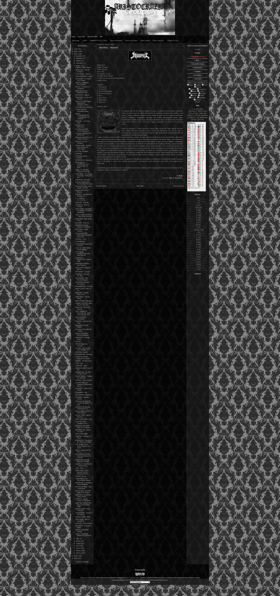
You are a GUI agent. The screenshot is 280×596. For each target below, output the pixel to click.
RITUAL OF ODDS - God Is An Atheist (83, 487)
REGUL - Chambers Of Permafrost (82, 87)
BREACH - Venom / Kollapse (81, 142)
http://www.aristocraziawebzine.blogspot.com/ (112, 578)
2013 (76, 49)
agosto (78, 65)
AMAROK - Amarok (81, 352)
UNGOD (78, 341)
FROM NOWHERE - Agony (84, 76)
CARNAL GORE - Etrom (83, 67)
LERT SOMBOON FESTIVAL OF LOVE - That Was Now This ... (83, 313)
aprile (78, 546)
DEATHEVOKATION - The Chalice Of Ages (83, 138)
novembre (79, 58)
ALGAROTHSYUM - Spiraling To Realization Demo (83, 384)
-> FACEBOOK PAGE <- (198, 64)
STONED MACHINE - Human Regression (82, 130)
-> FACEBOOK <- (197, 68)
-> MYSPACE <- (197, 75)
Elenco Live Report (131, 40)
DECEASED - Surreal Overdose (82, 70)
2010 (76, 556)
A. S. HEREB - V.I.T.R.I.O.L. (80, 199)
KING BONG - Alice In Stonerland (82, 520)
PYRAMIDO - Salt (81, 392)
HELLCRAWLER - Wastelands (81, 318)
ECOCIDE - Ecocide (81, 202)
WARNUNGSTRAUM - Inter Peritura (82, 264)
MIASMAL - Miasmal (82, 223)
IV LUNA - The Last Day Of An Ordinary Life (83, 349)
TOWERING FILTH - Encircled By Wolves (82, 479)
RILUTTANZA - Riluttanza (83, 395)
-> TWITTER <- (198, 79)
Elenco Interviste (158, 40)
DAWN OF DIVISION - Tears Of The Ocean (82, 426)
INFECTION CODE (81, 434)
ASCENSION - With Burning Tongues (81, 279)
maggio (78, 543)
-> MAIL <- (197, 60)
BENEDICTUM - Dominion (83, 354)
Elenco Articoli (145, 40)
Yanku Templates (140, 580)
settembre (79, 63)
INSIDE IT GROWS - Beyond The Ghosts (82, 357)
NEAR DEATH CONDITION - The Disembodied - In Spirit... (82, 165)
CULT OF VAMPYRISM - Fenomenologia (83, 249)
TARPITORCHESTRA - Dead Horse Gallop (82, 461)
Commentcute (163, 580)
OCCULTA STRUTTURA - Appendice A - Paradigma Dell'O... (83, 103)
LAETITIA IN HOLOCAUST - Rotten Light (83, 259)
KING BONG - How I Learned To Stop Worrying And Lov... (82, 472)
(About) (197, 102)
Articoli (197, 208)
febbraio (78, 550)
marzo (78, 548)
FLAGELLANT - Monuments (80, 126)
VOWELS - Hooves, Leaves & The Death (82, 500)
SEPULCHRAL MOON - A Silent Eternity (83, 412)
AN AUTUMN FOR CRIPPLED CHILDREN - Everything (84, 235)
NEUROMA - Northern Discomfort (82, 283)
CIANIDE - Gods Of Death (83, 380)
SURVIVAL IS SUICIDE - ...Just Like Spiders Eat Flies (83, 403)
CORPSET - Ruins (81, 366)
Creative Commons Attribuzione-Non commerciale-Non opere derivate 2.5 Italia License (169, 578)
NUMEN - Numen (80, 476)
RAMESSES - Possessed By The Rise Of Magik (83, 441)
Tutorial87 (156, 580)
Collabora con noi (172, 40)
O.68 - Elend (79, 468)
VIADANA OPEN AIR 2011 (83, 107)
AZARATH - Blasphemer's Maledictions (83, 195)
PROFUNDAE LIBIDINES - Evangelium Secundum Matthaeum (84, 210)
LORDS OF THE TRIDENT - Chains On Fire (84, 465)
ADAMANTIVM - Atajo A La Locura (83, 430)
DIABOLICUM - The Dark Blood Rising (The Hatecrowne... (83, 147)
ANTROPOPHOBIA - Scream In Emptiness (83, 226)
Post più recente (101, 186)
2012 (76, 51)
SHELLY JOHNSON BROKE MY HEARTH (83, 535)
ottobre (78, 61)
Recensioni (178, 178)
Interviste (197, 230)
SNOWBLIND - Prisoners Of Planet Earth (83, 373)
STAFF (85, 40)
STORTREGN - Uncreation (83, 160)
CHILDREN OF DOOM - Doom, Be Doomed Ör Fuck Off (83, 455)
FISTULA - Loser (80, 239)
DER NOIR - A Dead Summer (81, 230)
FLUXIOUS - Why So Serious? (82, 206)
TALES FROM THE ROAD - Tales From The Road (83, 215)
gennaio (78, 553)
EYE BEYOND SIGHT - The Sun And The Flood (83, 183)
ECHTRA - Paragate (81, 151)
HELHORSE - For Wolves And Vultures (83, 79)
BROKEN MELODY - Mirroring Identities (82, 334)
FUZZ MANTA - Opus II (82, 74)
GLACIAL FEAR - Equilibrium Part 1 (81, 422)
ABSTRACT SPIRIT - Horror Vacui (82, 293)
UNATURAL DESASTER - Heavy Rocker (83, 496)
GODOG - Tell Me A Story (83, 361)
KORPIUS (78, 154)
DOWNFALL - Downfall (82, 180)
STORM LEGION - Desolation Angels (81, 110)
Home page (75, 40)
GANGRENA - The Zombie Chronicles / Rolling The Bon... (83, 175)
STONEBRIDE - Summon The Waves (83, 513)
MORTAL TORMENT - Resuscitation (82, 83)
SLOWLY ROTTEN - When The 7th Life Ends (83, 304)
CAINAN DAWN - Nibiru (82, 517)
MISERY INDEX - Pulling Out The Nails (83, 377)
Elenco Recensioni (116, 40)
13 (198, 198)
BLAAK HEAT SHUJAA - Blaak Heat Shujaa (83, 491)
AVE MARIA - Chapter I (82, 272)
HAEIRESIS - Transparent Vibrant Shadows (83, 483)
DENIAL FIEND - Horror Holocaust (82, 509)
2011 (76, 54)
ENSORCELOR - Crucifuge (84, 286)
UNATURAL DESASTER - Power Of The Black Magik (83, 504)
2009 (76, 558)
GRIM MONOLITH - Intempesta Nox (81, 92)
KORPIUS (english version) (81, 157)
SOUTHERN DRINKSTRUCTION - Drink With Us (83, 253)
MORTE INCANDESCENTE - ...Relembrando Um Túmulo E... (82, 116)
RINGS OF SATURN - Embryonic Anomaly (82, 171)
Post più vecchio (178, 186)
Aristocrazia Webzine (118, 580)
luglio (78, 539)
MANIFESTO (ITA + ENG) (98, 40)
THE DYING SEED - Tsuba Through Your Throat (82, 446)
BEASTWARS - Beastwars (84, 301)
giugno (78, 541)
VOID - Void (79, 363)
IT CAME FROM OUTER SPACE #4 (83, 134)
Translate (145, 584)
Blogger (86, 562)
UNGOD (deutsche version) (81, 345)
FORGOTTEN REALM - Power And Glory (83, 408)
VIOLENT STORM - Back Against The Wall (83, 187)
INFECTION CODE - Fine (83, 419)
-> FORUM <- (197, 71)
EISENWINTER (80, 241)
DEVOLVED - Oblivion (82, 95)
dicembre (79, 56)
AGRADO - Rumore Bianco (84, 523)
